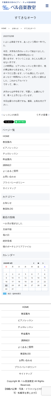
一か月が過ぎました (12, 223)
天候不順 (7, 229)
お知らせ (15, 28)
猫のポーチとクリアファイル (17, 246)
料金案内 (7, 159)
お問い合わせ (9, 176)
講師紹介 (7, 165)
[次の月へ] (44, 263)
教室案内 (7, 142)
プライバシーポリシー (14, 182)
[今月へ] (38, 263)
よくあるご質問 (10, 171)
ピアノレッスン (10, 147)
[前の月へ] (32, 263)
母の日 (6, 235)
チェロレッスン (10, 153)
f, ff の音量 (42, 114)
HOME (3, 28)
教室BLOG (8, 208)
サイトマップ (9, 188)
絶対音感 (7, 240)
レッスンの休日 (11, 114)
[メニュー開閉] (47, 5)
